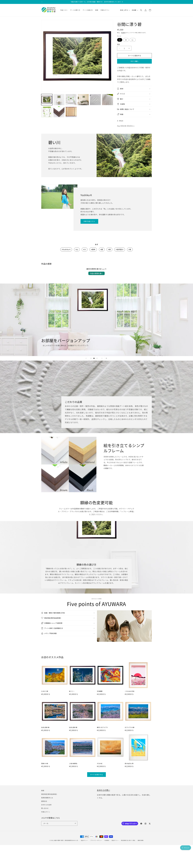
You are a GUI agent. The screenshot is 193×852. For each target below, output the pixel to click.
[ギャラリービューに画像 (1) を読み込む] (46, 99)
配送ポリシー (115, 840)
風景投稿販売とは (47, 798)
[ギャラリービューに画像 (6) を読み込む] (107, 99)
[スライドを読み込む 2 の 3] (93, 358)
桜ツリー (71, 691)
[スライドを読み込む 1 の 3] (90, 358)
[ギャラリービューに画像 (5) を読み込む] (95, 99)
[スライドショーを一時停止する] (107, 358)
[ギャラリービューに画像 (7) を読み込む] (46, 111)
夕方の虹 (99, 763)
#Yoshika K (66, 249)
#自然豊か (119, 249)
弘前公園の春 (45, 727)
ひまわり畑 (44, 691)
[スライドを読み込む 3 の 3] (97, 358)
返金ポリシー (84, 840)
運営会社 (44, 801)
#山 (77, 249)
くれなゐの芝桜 (129, 691)
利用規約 (107, 840)
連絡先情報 (141, 840)
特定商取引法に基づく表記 (128, 840)
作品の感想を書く (96, 273)
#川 (84, 249)
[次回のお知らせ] (151, 2)
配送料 (123, 32)
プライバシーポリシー (96, 840)
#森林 (93, 249)
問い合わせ (45, 808)
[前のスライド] (86, 358)
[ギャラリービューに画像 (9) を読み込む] (71, 111)
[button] (141, 10)
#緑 (109, 249)
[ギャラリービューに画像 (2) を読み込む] (59, 99)
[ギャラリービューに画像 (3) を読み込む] (71, 99)
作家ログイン (45, 812)
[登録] (75, 823)
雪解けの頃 (44, 763)
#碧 (101, 249)
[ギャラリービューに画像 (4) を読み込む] (83, 99)
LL (132, 40)
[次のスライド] (102, 358)
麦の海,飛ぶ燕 (129, 763)
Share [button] (121, 121)
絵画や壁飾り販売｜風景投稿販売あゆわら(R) (66, 840)
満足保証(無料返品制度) (49, 794)
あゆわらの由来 (46, 805)
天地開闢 (99, 691)
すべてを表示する (96, 774)
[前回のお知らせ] (42, 2)
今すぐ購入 (134, 61)
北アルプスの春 (129, 727)
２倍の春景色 (73, 763)
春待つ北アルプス (102, 727)
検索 (42, 790)
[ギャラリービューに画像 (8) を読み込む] (59, 111)
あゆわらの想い (103, 790)
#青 (130, 249)
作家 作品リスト (89, 221)
